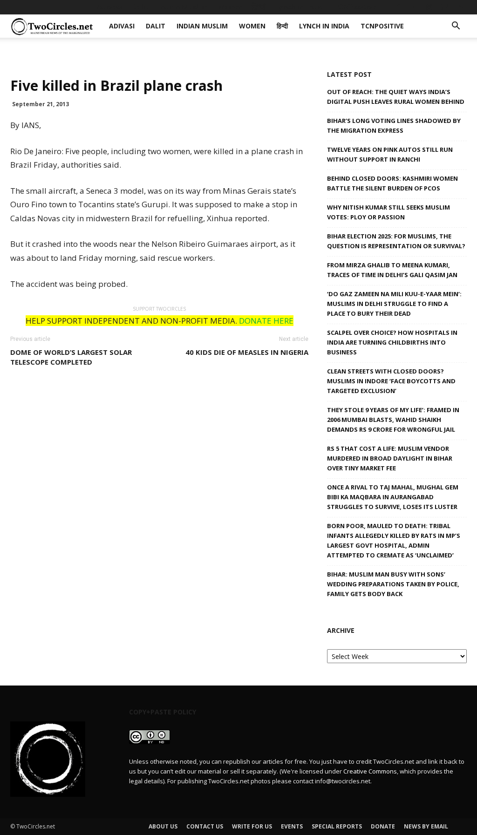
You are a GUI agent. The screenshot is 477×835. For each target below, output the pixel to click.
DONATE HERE (266, 320)
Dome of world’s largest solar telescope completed (71, 357)
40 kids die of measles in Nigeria (246, 352)
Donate (383, 826)
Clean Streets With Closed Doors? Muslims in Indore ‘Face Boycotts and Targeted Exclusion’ (391, 381)
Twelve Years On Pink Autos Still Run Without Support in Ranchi (390, 154)
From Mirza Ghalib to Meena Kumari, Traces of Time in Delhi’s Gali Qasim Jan (392, 270)
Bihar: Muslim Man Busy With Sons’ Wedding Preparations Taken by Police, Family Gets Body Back (393, 584)
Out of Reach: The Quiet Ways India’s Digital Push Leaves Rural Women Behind (395, 97)
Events (292, 826)
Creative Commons (370, 771)
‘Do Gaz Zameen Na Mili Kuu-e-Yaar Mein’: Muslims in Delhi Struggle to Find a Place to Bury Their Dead (394, 304)
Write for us (252, 826)
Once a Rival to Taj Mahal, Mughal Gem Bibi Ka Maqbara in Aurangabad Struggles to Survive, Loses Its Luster (392, 497)
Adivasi (109, 6)
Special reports (337, 826)
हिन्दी (259, 6)
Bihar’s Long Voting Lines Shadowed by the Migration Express (394, 125)
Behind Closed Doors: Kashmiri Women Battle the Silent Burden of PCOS (392, 183)
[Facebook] (398, 7)
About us (163, 826)
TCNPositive (354, 6)
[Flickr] (414, 7)
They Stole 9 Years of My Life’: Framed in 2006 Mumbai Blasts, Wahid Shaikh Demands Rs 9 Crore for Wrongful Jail (393, 420)
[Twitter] (444, 7)
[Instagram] (429, 7)
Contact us (204, 826)
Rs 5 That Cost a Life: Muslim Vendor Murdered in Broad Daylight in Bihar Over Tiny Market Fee (389, 458)
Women (230, 6)
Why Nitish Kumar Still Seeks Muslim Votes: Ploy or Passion (388, 212)
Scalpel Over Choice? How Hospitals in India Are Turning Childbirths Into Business (392, 342)
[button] (455, 26)
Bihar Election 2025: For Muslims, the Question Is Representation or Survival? (396, 241)
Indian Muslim (182, 6)
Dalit (140, 6)
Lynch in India (299, 6)
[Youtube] (460, 7)
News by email (426, 826)
